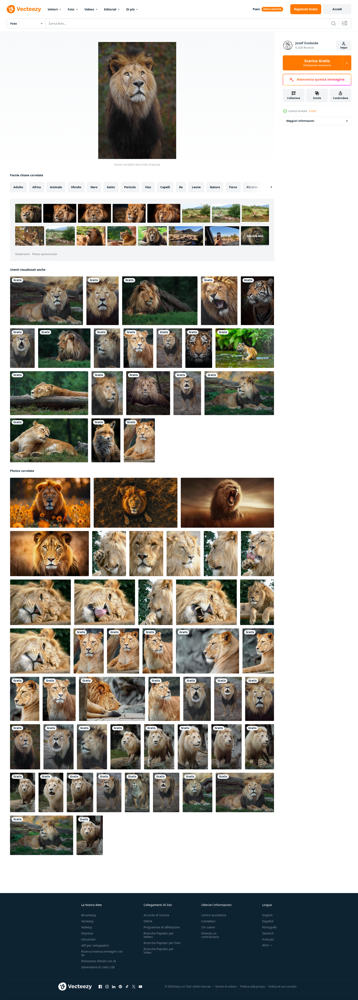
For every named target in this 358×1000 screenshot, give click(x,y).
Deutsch (268, 933)
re (181, 187)
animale (56, 187)
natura (215, 187)
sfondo (76, 187)
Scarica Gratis (317, 62)
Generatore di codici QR (98, 967)
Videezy (86, 927)
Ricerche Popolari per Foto (162, 943)
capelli (165, 187)
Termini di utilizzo (226, 986)
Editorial (110, 9)
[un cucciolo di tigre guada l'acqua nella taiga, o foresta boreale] (244, 348)
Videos (89, 9)
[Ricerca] (333, 23)
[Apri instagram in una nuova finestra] (107, 986)
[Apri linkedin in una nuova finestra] (113, 986)
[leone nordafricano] (46, 300)
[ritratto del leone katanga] (148, 393)
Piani (256, 9)
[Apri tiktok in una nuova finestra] (127, 986)
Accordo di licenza (156, 915)
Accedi (337, 9)
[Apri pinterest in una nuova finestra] (120, 986)
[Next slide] (267, 187)
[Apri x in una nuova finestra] (133, 986)
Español (267, 921)
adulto (18, 187)
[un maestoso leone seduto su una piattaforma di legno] (109, 553)
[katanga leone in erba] (159, 300)
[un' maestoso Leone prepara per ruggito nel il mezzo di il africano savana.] (49, 553)
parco (233, 187)
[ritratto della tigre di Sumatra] (257, 300)
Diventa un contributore (210, 935)
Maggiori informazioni (300, 121)
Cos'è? (312, 111)
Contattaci (208, 921)
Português (269, 927)
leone (196, 187)
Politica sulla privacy (252, 986)
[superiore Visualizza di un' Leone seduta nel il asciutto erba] (135, 503)
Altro (265, 945)
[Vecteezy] (24, 9)
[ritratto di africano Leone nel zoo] (125, 746)
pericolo (130, 187)
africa (36, 187)
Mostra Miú (255, 236)
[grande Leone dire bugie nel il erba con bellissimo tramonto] (50, 503)
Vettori (53, 9)
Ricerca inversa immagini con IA (102, 953)
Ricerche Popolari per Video (159, 950)
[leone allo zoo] (219, 300)
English (267, 915)
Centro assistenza (213, 915)
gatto (111, 187)
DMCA (148, 921)
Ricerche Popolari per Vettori (159, 935)
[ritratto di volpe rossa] (105, 440)
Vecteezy (87, 921)
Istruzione (88, 939)
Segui (343, 47)
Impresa (87, 933)
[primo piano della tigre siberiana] (198, 348)
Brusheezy (88, 915)
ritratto (252, 187)
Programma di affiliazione (162, 927)
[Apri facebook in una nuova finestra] (100, 986)
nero (94, 187)
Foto (71, 9)
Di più (130, 9)
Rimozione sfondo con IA (98, 961)
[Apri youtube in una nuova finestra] (140, 986)
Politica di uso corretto (283, 986)
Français (268, 939)
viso (148, 187)
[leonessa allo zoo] (49, 393)
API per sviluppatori (95, 945)
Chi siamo (208, 927)
